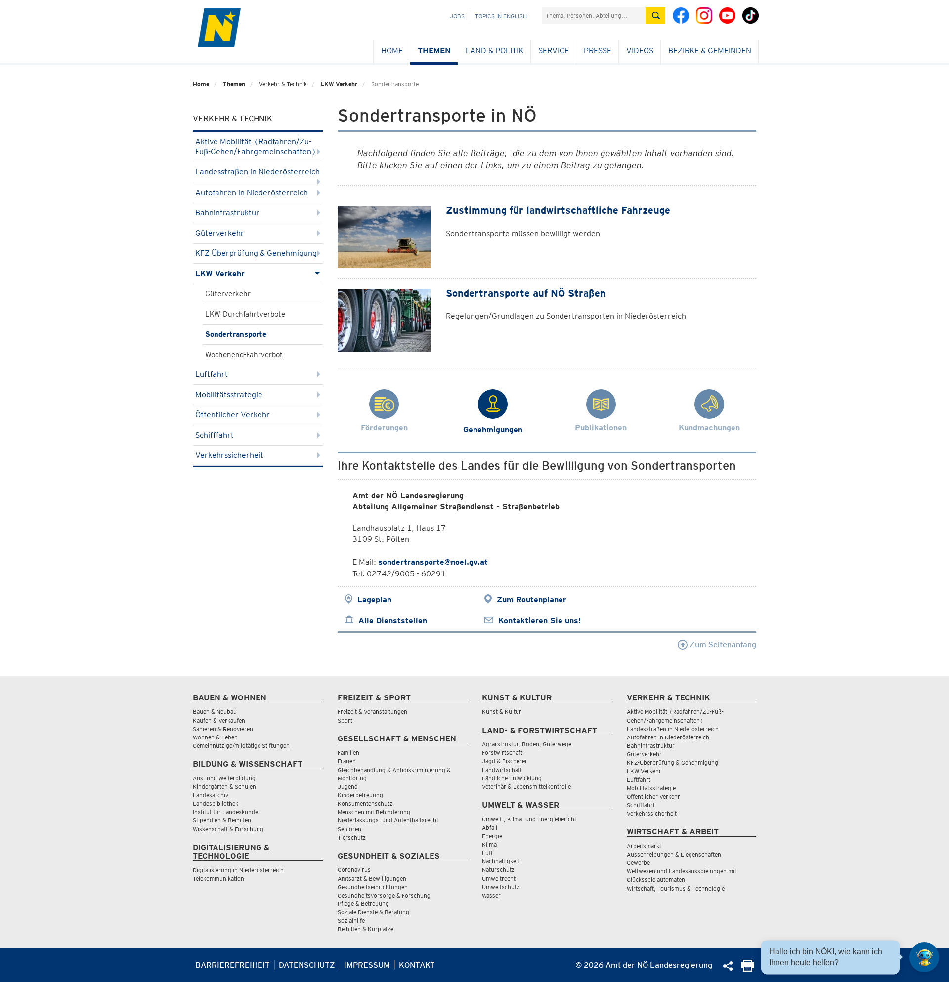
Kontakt (417, 965)
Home (392, 50)
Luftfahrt (211, 374)
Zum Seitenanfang (722, 644)
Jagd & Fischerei (504, 761)
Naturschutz (498, 869)
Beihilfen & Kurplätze (365, 929)
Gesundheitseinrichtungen (373, 887)
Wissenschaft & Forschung (228, 829)
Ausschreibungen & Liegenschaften (674, 854)
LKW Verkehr (339, 84)
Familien (348, 752)
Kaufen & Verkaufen (219, 720)
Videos (639, 50)
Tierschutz (352, 837)
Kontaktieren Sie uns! (539, 620)
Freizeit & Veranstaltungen (372, 711)
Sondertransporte (235, 334)
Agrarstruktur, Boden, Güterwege (526, 744)
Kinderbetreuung (360, 795)
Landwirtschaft (502, 770)
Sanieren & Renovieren (223, 729)
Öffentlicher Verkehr (232, 414)
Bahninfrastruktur (227, 212)
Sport (345, 720)
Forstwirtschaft (502, 752)
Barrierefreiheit (232, 965)
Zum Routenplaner (531, 599)
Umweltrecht (499, 878)
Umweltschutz (500, 887)
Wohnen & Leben (215, 737)
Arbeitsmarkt (644, 846)
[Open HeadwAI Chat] (924, 957)
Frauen (347, 761)
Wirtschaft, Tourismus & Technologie (676, 888)
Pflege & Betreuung (363, 903)
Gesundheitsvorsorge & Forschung (384, 895)
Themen (434, 50)
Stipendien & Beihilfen (222, 820)
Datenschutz (307, 965)
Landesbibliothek (215, 803)
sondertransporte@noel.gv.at (433, 562)
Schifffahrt (214, 435)
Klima (489, 844)
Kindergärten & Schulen (224, 786)
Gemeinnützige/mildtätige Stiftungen (241, 745)
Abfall (489, 827)
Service (553, 50)
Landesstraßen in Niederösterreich (257, 171)
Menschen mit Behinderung (374, 812)
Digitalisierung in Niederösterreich (238, 870)
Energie (492, 836)
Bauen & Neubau (215, 711)
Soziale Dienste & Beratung (373, 912)
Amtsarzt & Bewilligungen (372, 878)
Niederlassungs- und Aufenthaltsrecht (388, 820)
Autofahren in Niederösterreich (251, 192)
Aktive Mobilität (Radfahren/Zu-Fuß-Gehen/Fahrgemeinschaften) (255, 146)
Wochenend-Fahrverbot (244, 354)
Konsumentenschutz (365, 803)
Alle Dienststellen (392, 620)
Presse (597, 50)
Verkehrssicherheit (229, 455)
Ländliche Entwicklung (512, 778)
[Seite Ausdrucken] (747, 969)
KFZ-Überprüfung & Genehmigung (256, 253)
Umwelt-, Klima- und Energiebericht (529, 819)
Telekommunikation (218, 878)
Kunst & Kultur (501, 711)
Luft (487, 853)
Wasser (491, 895)
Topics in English (501, 16)
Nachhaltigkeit (500, 861)
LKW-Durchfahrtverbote (245, 314)
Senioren (349, 829)
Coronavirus (354, 869)
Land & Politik (494, 50)
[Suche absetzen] (655, 15)
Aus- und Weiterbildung (224, 778)
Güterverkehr (219, 233)
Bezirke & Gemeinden (709, 50)
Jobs (457, 16)
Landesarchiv (210, 795)
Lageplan (374, 599)
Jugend (348, 786)
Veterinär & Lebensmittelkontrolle (526, 786)
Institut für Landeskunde (225, 812)
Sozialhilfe (351, 920)
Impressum (367, 965)
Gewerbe (638, 862)
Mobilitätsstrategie (228, 394)
